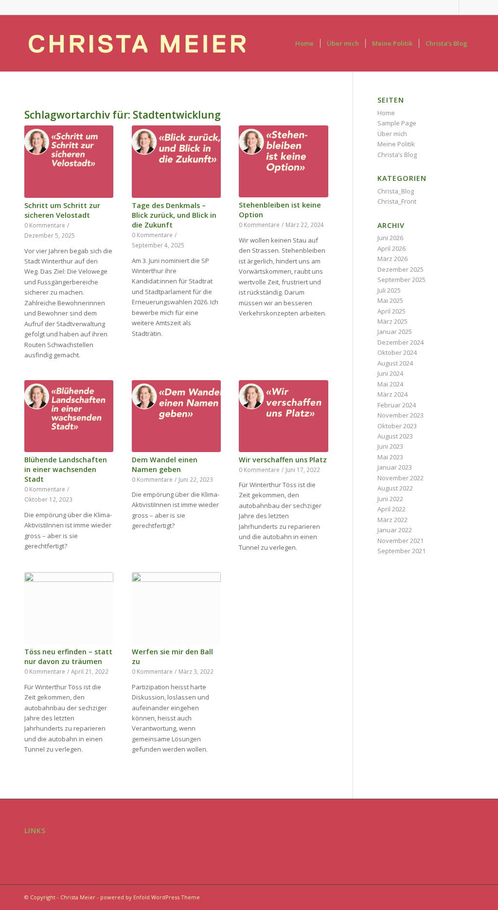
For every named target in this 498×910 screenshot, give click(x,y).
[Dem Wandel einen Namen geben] (176, 416)
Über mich (392, 133)
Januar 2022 (394, 529)
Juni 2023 (390, 446)
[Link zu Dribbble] (466, 7)
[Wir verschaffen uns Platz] (283, 416)
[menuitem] (304, 43)
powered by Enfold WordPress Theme (150, 897)
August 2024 (395, 363)
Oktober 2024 (397, 352)
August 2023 (395, 436)
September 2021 (401, 550)
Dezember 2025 (400, 269)
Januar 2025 (394, 331)
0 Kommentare (44, 225)
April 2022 (391, 509)
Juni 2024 (390, 373)
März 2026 (392, 258)
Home (386, 112)
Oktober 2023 (397, 425)
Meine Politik (396, 144)
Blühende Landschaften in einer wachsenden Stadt (65, 469)
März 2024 (392, 394)
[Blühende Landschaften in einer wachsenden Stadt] (68, 416)
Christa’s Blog (397, 154)
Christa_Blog (395, 191)
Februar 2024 (396, 405)
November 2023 (400, 415)
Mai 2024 (390, 384)
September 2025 (401, 279)
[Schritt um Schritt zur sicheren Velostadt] (68, 161)
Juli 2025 (389, 290)
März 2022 (392, 519)
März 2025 (392, 321)
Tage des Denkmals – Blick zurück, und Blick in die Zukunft (174, 215)
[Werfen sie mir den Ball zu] (176, 608)
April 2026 (391, 248)
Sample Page (396, 123)
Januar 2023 (394, 467)
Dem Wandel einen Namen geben (164, 464)
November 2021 (400, 540)
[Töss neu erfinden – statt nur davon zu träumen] (68, 608)
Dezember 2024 (400, 342)
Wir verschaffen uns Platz (283, 459)
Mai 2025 (390, 300)
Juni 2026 (390, 237)
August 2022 (395, 488)
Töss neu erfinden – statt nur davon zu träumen (68, 656)
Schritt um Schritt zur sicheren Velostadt (62, 210)
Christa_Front (396, 201)
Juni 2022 (390, 498)
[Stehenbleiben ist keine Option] (283, 161)
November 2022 (400, 477)
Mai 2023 (390, 457)
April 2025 (391, 311)
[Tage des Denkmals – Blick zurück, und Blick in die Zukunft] (176, 161)
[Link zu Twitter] (452, 7)
